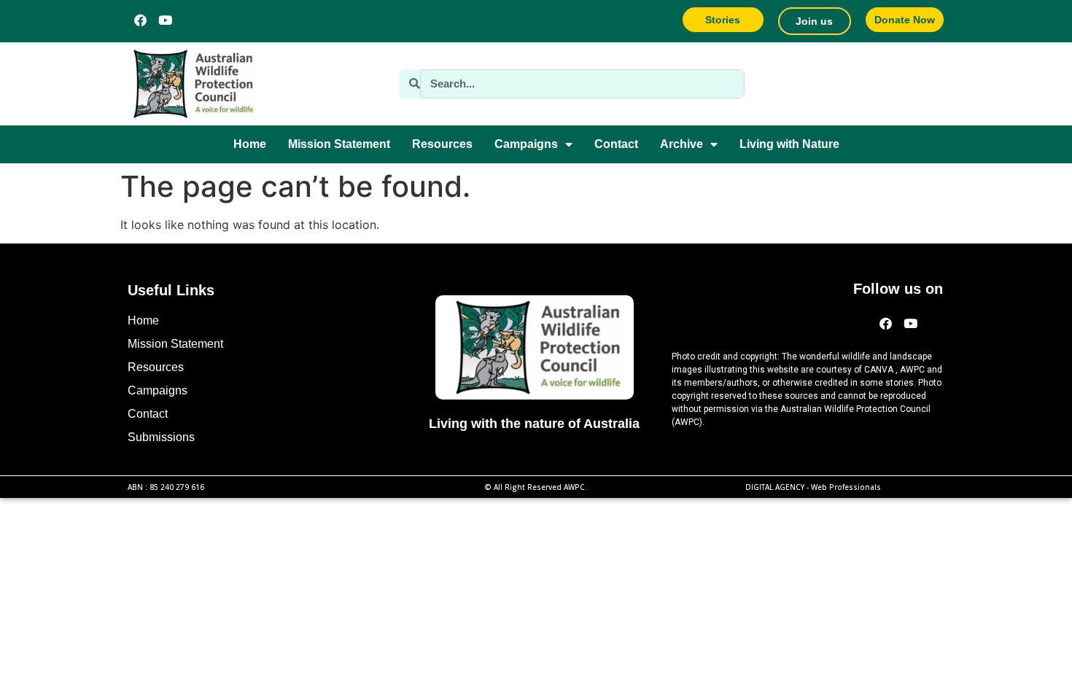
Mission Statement (339, 144)
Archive (681, 144)
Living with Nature (789, 144)
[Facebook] (140, 19)
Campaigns (526, 144)
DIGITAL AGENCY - (813, 487)
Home (249, 144)
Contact (616, 144)
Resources (442, 144)
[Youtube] (164, 19)
